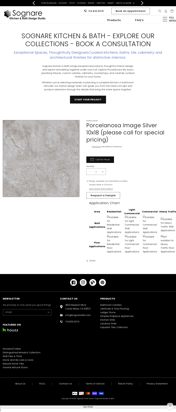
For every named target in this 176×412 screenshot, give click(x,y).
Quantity (90, 166)
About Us (20, 384)
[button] (170, 19)
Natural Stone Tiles (13, 363)
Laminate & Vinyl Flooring (114, 308)
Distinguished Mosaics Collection (21, 352)
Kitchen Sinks (107, 319)
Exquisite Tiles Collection (114, 327)
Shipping (96, 146)
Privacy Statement (157, 383)
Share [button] (93, 260)
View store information (101, 188)
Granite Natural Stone (15, 367)
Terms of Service (95, 383)
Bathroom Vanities (111, 305)
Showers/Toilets (12, 348)
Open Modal (88, 407)
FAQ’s (139, 20)
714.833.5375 (96, 11)
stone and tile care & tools (18, 360)
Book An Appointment (131, 11)
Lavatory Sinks (108, 323)
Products (114, 20)
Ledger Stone (108, 312)
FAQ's (42, 383)
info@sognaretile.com (78, 315)
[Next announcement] (142, 3)
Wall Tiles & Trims (12, 356)
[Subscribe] (48, 312)
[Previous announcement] (34, 3)
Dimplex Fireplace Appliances (117, 316)
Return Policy (125, 383)
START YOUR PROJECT (88, 99)
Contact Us (65, 383)
